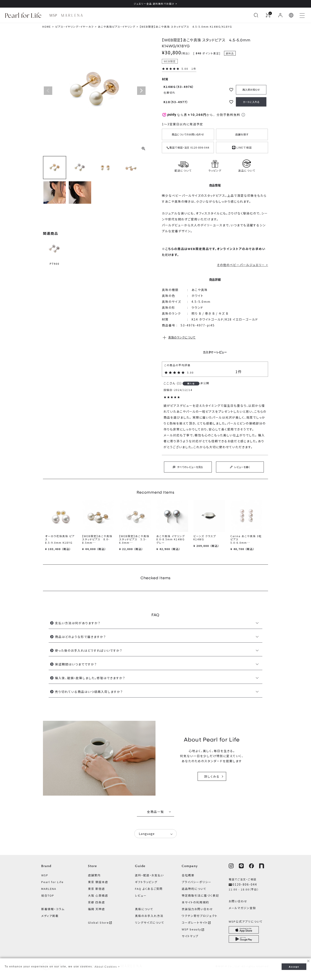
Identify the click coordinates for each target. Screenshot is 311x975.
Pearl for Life (52, 882)
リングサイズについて (149, 922)
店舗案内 (94, 875)
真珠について (144, 909)
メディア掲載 (50, 916)
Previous (48, 90)
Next (141, 90)
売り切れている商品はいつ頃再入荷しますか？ (89, 692)
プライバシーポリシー (196, 882)
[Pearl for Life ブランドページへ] (24, 15)
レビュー (141, 895)
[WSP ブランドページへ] (53, 15)
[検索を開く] (256, 15)
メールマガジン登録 (242, 908)
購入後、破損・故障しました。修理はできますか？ (90, 678)
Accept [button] (294, 966)
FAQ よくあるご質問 (149, 889)
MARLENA (48, 889)
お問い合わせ (238, 901)
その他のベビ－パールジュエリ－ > (242, 265)
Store (92, 866)
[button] (291, 15)
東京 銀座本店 (98, 882)
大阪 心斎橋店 (98, 895)
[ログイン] (280, 15)
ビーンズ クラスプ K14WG (204, 537)
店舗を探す (242, 134)
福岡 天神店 (96, 909)
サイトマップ (190, 936)
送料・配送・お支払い (149, 875)
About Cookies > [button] (107, 966)
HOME (46, 26)
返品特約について (194, 889)
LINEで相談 (243, 147)
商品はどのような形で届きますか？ (80, 637)
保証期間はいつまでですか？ (76, 664)
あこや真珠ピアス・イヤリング (116, 26)
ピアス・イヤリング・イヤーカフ (74, 26)
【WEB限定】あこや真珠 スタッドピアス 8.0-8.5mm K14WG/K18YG (97, 541)
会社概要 (188, 875)
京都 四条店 (96, 902)
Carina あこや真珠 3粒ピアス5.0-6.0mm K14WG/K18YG (246, 541)
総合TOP (47, 895)
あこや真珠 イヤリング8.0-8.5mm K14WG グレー (170, 539)
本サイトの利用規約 (195, 902)
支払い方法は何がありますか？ (77, 623)
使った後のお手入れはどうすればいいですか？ (88, 650)
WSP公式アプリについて (246, 921)
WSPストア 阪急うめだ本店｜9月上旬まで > (155, 3)
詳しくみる (212, 776)
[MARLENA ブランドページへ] (72, 15)
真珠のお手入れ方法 (149, 916)
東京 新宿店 (96, 889)
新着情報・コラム (53, 909)
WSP (44, 875)
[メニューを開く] (302, 15)
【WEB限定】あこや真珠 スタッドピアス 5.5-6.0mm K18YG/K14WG (134, 541)
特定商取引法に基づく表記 (200, 895)
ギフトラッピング (146, 882)
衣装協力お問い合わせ (197, 909)
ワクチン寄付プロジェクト (199, 916)
